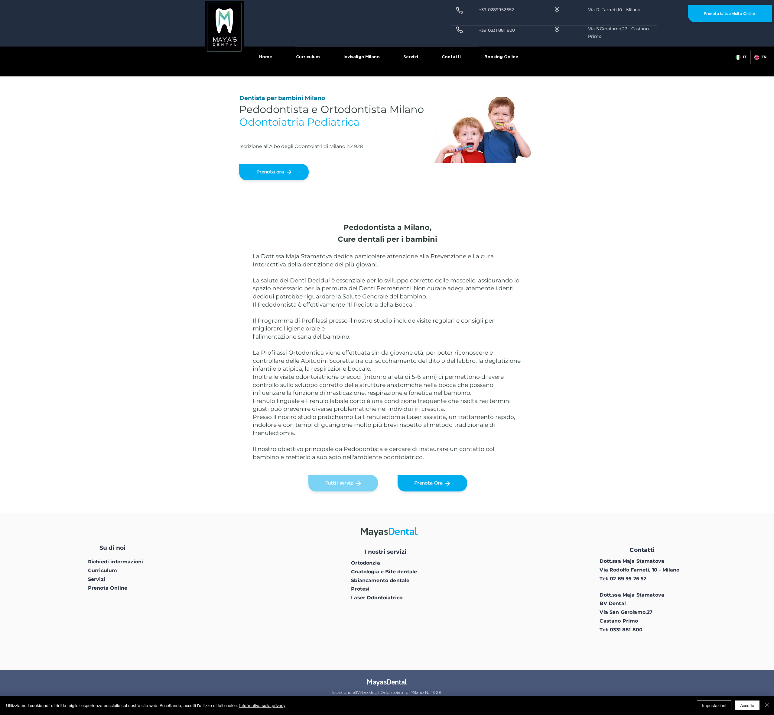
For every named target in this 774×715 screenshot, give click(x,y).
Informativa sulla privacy (262, 705)
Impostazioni (714, 705)
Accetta (747, 705)
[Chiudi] (766, 705)
